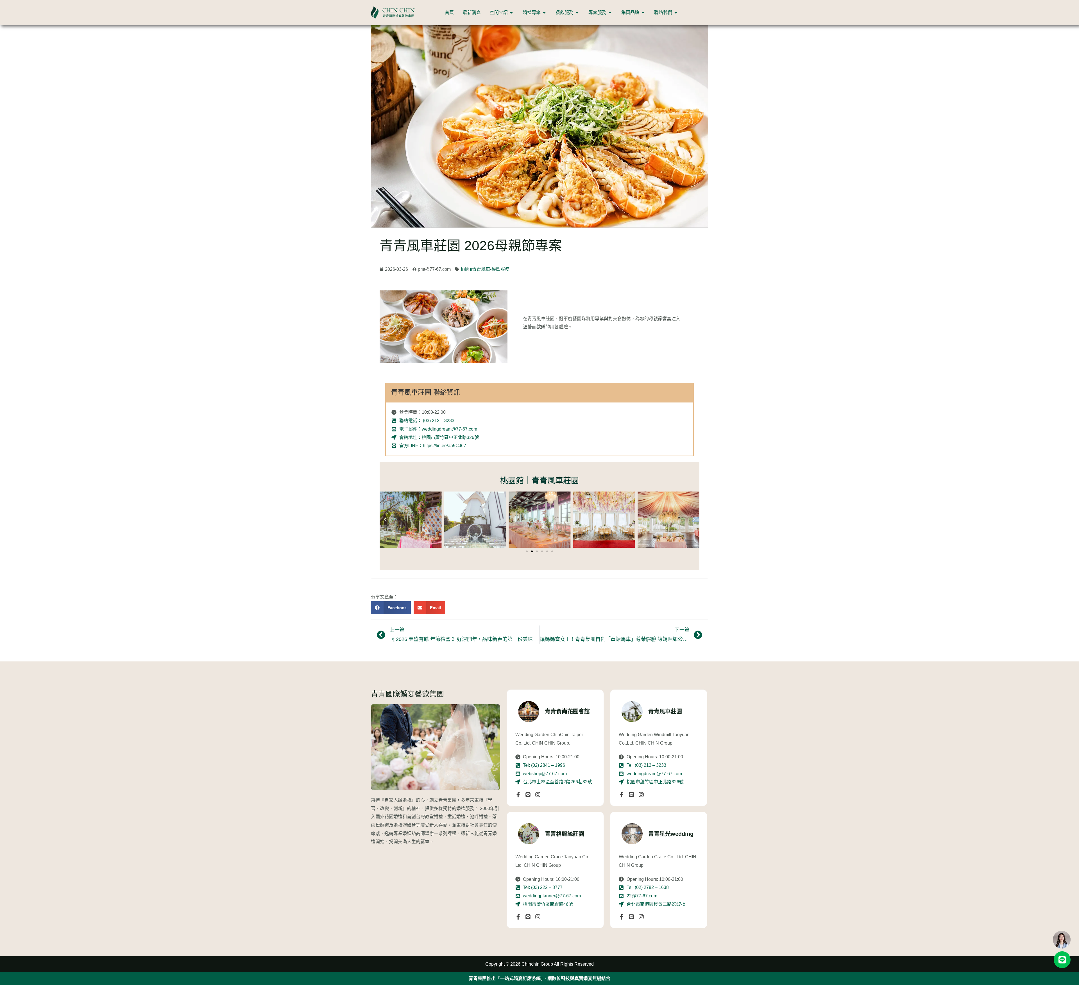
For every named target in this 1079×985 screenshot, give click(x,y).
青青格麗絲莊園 (564, 834)
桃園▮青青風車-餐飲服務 (485, 269)
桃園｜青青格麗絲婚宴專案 (551, 978)
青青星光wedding (670, 834)
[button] (385, 519)
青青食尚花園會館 (567, 711)
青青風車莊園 (665, 711)
